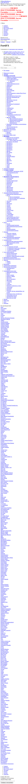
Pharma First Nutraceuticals (7, 622)
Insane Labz (3, 485)
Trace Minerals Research (6, 720)
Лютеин (9, 186)
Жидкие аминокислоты (13, 218)
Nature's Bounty (4, 565)
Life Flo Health (4, 511)
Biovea (2, 354)
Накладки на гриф (11, 298)
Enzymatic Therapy (5, 421)
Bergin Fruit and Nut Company (8, 342)
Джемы (8, 269)
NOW (2, 582)
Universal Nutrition (5, 728)
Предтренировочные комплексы (12, 237)
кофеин (8, 261)
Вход (8, 39)
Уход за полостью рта (12, 126)
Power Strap (3, 626)
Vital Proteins (4, 736)
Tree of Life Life (4, 723)
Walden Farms (4, 742)
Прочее (5, 299)
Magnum (3, 521)
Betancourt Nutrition (5, 345)
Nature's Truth (4, 569)
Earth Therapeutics (5, 410)
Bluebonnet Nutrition (6, 359)
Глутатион (9, 179)
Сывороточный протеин (13, 225)
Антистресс (10, 82)
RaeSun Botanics (5, 649)
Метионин (9, 203)
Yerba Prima (3, 754)
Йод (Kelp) (9, 152)
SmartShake (3, 685)
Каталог (6, 35)
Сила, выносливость (9, 252)
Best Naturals (4, 343)
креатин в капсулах (11, 254)
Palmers (2, 618)
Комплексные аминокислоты (14, 194)
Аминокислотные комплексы (11, 192)
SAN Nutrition (4, 668)
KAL (2, 494)
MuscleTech (3, 544)
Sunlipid (3, 701)
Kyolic (2, 502)
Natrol (2, 552)
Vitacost (2, 735)
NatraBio (3, 551)
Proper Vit (3, 633)
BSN (2, 373)
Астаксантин (10, 178)
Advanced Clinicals (5, 319)
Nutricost (3, 600)
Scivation (3, 676)
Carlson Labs (4, 377)
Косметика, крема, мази (10, 135)
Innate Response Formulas (7, 481)
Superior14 (3, 705)
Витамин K (9, 149)
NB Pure (3, 576)
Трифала (9, 110)
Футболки (9, 288)
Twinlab (2, 724)
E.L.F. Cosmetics (5, 409)
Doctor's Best (4, 398)
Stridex (2, 699)
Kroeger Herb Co (5, 501)
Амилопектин (10, 236)
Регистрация (4, 39)
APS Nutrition (4, 328)
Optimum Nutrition (5, 610)
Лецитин (9, 98)
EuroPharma (3, 427)
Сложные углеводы (12, 234)
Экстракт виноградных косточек (15, 191)
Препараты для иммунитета (11, 176)
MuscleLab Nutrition (5, 540)
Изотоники (6, 264)
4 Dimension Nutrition (6, 311)
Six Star (2, 684)
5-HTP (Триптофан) (12, 78)
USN (2, 730)
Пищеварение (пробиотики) (14, 114)
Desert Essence (4, 396)
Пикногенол (10, 188)
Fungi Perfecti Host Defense (7, 443)
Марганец (9, 160)
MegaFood (3, 526)
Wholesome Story (5, 744)
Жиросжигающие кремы (13, 242)
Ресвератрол (10, 190)
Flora (2, 433)
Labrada (2, 506)
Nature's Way (4, 571)
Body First (3, 362)
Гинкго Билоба (10, 90)
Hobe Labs (6, 300)
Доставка (6, 29)
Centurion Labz (4, 380)
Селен (8, 164)
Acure (2, 316)
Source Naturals (4, 693)
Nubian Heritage (4, 584)
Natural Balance (4, 555)
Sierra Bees (3, 681)
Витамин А (9, 143)
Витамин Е (9, 148)
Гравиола (9, 91)
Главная (6, 25)
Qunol (2, 646)
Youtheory (3, 755)
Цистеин (9, 209)
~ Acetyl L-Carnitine (11, 250)
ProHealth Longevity (6, 630)
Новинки (6, 303)
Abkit (2, 314)
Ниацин (9, 102)
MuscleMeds (4, 541)
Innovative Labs (4, 483)
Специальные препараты (10, 265)
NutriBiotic (3, 598)
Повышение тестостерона (10, 257)
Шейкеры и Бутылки (12, 272)
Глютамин (9, 213)
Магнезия (9, 280)
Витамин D (9, 147)
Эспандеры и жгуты (12, 295)
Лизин (8, 202)
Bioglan (2, 347)
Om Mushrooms (4, 606)
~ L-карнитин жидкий (12, 246)
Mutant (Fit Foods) (5, 545)
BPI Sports (3, 367)
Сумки (8, 283)
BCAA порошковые (15, 197)
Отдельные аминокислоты (13, 219)
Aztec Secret (4, 335)
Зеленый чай (10, 182)
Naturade (3, 553)
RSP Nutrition (4, 664)
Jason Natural (4, 493)
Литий (8, 157)
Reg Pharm (3, 656)
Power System (4, 627)
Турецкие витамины (9, 168)
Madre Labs (3, 520)
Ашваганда (9, 85)
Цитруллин (9, 221)
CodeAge (3, 389)
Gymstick (3, 460)
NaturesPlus (3, 572)
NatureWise (3, 573)
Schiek (2, 672)
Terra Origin (3, 712)
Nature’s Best (4, 575)
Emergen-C (3, 420)
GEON (2, 452)
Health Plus (3, 463)
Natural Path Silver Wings (7, 557)
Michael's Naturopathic (6, 530)
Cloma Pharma (4, 386)
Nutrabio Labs (4, 590)
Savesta (2, 669)
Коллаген (9, 133)
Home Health (4, 478)
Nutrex (2, 595)
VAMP (2, 732)
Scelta (2, 670)
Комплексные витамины (13, 137)
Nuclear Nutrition (5, 586)
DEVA (2, 397)
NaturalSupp (4, 561)
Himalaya (3, 475)
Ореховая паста (10, 268)
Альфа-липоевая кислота (13, 83)
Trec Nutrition (4, 722)
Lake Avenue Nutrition (6, 507)
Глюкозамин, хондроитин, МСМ (15, 171)
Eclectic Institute (4, 412)
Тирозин (9, 207)
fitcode (2, 432)
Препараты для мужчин (10, 129)
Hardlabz (3, 462)
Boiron (2, 365)
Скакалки (9, 284)
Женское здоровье (11, 117)
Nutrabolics (3, 591)
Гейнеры (6, 232)
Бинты (8, 273)
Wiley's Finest (4, 746)
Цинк (8, 167)
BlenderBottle (4, 358)
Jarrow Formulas (5, 491)
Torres (2, 719)
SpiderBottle (3, 696)
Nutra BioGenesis (5, 588)
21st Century (4, 308)
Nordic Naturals (4, 579)
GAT (2, 448)
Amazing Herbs (4, 322)
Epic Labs (3, 424)
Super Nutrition (4, 704)
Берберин (9, 86)
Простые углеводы (11, 233)
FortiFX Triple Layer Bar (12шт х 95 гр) (13, 53)
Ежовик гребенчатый (12, 180)
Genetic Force (4, 450)
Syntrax (2, 711)
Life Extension (4, 510)
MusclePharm (4, 542)
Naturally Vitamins (5, 560)
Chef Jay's (3, 382)
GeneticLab (3, 451)
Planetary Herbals (5, 623)
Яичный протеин (11, 229)
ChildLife (3, 385)
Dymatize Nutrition (5, 408)
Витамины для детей (12, 139)
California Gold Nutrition (7, 374)
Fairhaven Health (5, 428)
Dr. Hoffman (4, 401)
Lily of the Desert (5, 516)
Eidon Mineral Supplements (7, 416)
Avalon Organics (5, 331)
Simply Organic (4, 683)
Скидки (6, 32)
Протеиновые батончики (10, 267)
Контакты (6, 27)
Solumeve (3, 691)
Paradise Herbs (4, 619)
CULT (2, 392)
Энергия (6, 260)
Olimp (2, 604)
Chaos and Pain (4, 381)
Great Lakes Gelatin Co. (6, 456)
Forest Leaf (3, 437)
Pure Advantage (4, 635)
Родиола (9, 105)
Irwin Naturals (4, 490)
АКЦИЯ (6, 74)
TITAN (2, 718)
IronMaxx (3, 489)
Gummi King (4, 459)
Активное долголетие (9, 75)
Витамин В (9, 144)
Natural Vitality (4, 559)
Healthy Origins (4, 466)
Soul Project (3, 692)
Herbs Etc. (3, 470)
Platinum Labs (4, 625)
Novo (2, 580)
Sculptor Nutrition (5, 678)
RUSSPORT (4, 665)
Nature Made (4, 563)
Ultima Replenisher (5, 726)
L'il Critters (3, 503)
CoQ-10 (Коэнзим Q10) (12, 79)
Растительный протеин (12, 230)
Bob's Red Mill (4, 361)
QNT (2, 639)
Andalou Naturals (5, 326)
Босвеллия (9, 175)
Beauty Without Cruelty (6, 340)
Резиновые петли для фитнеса (14, 293)
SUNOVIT (3, 703)
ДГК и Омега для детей (16, 140)
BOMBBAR (4, 366)
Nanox (2, 549)
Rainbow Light (4, 650)
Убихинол (12, 81)
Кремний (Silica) (11, 156)
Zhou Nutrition (4, 759)
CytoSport (3, 393)
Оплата (5, 31)
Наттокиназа (10, 101)
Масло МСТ (10, 244)
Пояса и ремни (10, 275)
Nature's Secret (4, 568)
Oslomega (3, 615)
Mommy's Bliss (4, 533)
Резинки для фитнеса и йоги (14, 285)
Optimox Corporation (6, 608)
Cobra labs (3, 388)
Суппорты (9, 281)
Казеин (8, 227)
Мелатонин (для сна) (12, 100)
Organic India (4, 611)
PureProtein (3, 637)
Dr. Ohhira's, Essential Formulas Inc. (9, 405)
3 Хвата (3, 309)
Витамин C (9, 145)
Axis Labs (3, 332)
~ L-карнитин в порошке (13, 249)
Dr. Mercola (3, 402)
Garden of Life (4, 446)
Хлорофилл (9, 113)
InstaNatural (3, 486)
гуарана (9, 263)
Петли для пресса (11, 279)
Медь (8, 162)
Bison (2, 355)
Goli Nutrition (4, 455)
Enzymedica (3, 423)
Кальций (9, 155)
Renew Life (3, 658)
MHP (2, 529)
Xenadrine (3, 751)
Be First (2, 339)
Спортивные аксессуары (10, 271)
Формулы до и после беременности (15, 122)
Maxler (2, 525)
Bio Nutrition (4, 346)
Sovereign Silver (4, 695)
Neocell (2, 577)
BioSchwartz (4, 350)
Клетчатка (12, 116)
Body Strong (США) (6, 363)
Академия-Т (4, 762)
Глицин (8, 211)
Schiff (2, 673)
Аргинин (9, 201)
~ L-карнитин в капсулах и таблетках (16, 248)
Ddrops (2, 394)
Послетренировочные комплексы (12, 258)
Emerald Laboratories (6, 419)
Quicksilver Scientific (6, 645)
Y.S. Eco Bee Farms (5, 753)
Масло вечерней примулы (16, 118)
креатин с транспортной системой (15, 256)
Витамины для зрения (12, 141)
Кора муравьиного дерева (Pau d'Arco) (16, 93)
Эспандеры (9, 287)
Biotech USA (4, 353)
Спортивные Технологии (7, 763)
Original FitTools (5, 612)
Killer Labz (3, 497)
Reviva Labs (4, 660)
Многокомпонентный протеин (14, 226)
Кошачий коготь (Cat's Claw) (14, 96)
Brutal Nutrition (4, 371)
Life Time (3, 513)
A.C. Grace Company (6, 312)
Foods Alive (3, 435)
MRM (2, 537)
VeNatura (3, 734)
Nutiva (2, 587)
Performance (4, 621)
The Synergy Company (6, 713)
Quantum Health (4, 642)
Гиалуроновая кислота (12, 172)
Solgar (2, 689)
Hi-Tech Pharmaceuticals (6, 474)
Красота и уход (7, 131)
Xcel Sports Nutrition (6, 750)
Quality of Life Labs (5, 641)
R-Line (2, 648)
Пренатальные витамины (16, 120)
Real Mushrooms (5, 652)
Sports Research (4, 697)
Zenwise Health (4, 758)
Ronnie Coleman (5, 661)
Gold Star (3, 454)
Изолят (8, 223)
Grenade (3, 458)
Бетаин (8, 87)
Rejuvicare (3, 657)
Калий (8, 153)
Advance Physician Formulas (7, 318)
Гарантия (6, 33)
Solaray (2, 688)
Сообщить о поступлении (18, 54)
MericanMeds (4, 528)
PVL (2, 638)
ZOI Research (4, 761)
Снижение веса (7, 240)
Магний (9, 159)
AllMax (2, 320)
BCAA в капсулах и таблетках (17, 198)
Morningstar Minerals (6, 534)
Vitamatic (3, 738)
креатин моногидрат (12, 253)
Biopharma (3, 349)
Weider (2, 743)
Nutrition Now (4, 602)
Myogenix (3, 547)
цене (16, 49)
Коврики (9, 289)
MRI (2, 536)
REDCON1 (3, 654)
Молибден (9, 163)
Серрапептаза (10, 108)
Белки (5, 222)
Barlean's (3, 338)
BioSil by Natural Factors (7, 351)
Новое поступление (9, 73)
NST (2, 583)
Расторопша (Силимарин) (13, 104)
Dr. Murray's (4, 404)
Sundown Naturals (5, 700)
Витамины (6, 136)
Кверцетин (9, 183)
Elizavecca (3, 417)
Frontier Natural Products (7, 440)
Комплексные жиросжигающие (15, 241)
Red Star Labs (4, 653)
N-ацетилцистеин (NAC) (13, 217)
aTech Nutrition (4, 330)
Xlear (2, 307)
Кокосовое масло (11, 128)
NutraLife (3, 592)
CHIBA (2, 384)
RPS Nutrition (4, 662)
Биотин (8, 132)
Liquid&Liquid (4, 517)
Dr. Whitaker (4, 406)
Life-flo (2, 514)
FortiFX (2, 439)
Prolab (2, 631)
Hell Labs (3, 468)
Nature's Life (4, 567)
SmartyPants (3, 687)
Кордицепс (9, 94)
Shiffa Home (4, 680)
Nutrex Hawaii (4, 596)
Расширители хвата (12, 296)
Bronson (3, 369)
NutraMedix (3, 594)
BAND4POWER (5, 336)
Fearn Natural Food (5, 429)
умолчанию (12, 49)
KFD (2, 495)
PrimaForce (3, 629)
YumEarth (3, 757)
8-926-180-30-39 (5, 2)
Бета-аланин (10, 215)
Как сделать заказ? (8, 28)
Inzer (2, 487)
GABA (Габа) (10, 210)
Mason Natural (4, 522)
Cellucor (3, 378)
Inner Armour (4, 482)
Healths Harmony (5, 464)
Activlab (3, 315)
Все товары (6, 70)
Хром (8, 166)
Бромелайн (9, 89)
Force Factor (4, 436)
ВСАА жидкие (13, 199)
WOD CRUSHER (5, 747)
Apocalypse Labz (5, 327)
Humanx (3, 479)
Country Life (4, 390)
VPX (2, 740)
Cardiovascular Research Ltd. (8, 375)
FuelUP (2, 441)
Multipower (3, 538)
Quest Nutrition (4, 643)
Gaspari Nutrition (5, 447)
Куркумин (9, 184)
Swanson (3, 708)
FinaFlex (3, 431)
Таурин (8, 205)
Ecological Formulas (5, 413)
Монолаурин (10, 187)
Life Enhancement (5, 509)
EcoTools (3, 415)
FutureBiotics (4, 444)
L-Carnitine (6, 245)
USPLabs (3, 731)
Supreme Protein (4, 707)
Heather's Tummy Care (6, 467)
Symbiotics (3, 709)
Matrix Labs (3, 524)
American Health (5, 324)
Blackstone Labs (4, 357)
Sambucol (3, 666)
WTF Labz (3, 749)
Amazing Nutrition (5, 323)
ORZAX (3, 614)
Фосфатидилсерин (11, 112)
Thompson (3, 715)
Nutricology (3, 599)
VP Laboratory (4, 739)
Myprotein (3, 548)
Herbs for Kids (4, 471)
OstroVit (3, 617)
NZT (2, 603)
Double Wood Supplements (7, 400)
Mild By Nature (4, 532)
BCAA (8, 195)
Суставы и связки (8, 170)
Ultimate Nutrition (5, 727)
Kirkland (3, 498)
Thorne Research (5, 716)
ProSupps (3, 634)
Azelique (3, 334)
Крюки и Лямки (11, 276)
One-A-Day (3, 607)
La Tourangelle (4, 505)
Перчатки (9, 277)
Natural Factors (4, 556)
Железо (8, 151)
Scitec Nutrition (4, 674)
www (5, 302)
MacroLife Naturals (5, 518)
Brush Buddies (4, 370)
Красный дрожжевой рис (13, 97)
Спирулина (9, 109)
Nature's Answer (4, 564)
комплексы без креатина (13, 238)
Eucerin (2, 425)
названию (20, 49)
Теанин (8, 206)
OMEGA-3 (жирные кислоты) (14, 77)
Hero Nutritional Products (7, 472)
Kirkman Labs (4, 499)
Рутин (8, 106)
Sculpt (2, 677)
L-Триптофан (10, 214)
